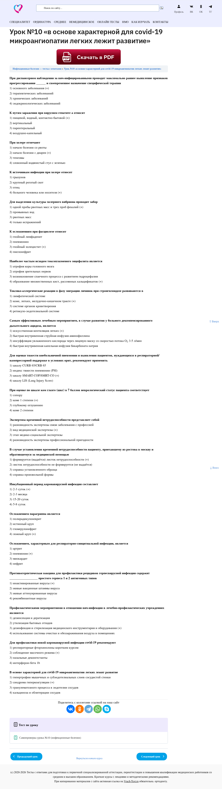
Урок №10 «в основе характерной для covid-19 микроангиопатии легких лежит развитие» (112, 68)
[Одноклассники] (79, 709)
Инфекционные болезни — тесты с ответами (37, 68)
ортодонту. (161, 781)
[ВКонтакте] (70, 709)
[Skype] (107, 709)
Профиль (178, 11)
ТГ (210, 11)
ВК (191, 11)
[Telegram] (88, 709)
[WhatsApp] (97, 709)
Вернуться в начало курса (89, 758)
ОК (201, 11)
